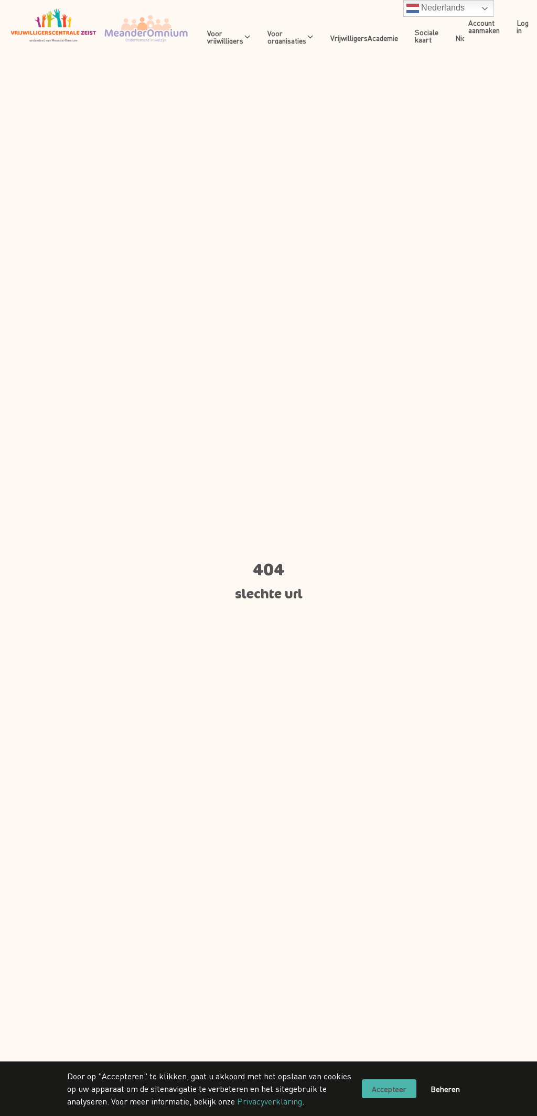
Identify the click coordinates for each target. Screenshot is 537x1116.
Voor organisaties (286, 36)
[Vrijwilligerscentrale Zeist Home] (99, 26)
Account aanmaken (484, 26)
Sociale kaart (426, 35)
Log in (523, 26)
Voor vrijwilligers (225, 36)
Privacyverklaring (269, 1101)
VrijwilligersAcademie (364, 37)
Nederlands (442, 7)
